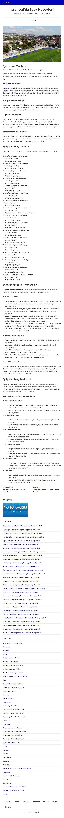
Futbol (5, 720)
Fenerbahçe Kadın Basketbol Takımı (14, 709)
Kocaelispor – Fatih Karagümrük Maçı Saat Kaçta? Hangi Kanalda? (23, 552)
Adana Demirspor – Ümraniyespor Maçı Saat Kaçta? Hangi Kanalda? (24, 618)
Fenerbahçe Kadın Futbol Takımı (13, 713)
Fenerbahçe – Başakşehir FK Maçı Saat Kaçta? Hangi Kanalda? (22, 599)
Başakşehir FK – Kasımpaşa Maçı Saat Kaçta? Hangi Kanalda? (22, 629)
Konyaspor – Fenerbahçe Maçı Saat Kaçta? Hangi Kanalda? (21, 548)
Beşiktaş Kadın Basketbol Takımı (13, 665)
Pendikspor (6, 765)
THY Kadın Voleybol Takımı (11, 776)
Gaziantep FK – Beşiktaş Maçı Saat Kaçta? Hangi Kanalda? (21, 603)
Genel (5, 746)
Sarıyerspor (6, 772)
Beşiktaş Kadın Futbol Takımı (12, 669)
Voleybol (5, 794)
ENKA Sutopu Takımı (9, 691)
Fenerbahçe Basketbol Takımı (12, 706)
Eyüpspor (43, 70)
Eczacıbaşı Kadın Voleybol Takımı (13, 687)
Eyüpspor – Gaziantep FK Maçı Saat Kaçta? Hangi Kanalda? (21, 625)
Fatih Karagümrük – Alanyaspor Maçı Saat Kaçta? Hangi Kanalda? (23, 537)
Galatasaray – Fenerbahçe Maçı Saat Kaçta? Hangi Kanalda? (21, 622)
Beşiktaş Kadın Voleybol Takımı (13, 673)
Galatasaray (6, 724)
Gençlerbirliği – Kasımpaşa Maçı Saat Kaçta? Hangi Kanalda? (22, 563)
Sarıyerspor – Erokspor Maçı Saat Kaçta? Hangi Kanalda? (20, 611)
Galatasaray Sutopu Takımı (11, 743)
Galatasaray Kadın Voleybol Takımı (14, 739)
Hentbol (5, 754)
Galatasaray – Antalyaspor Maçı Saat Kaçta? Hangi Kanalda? (21, 559)
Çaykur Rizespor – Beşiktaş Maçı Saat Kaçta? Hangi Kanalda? (22, 541)
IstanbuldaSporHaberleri (26, 70)
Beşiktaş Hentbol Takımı (10, 662)
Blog (4, 680)
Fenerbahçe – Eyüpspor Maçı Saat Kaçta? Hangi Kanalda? (21, 544)
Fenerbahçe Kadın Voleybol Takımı (14, 717)
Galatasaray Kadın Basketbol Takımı (14, 732)
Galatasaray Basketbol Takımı (12, 728)
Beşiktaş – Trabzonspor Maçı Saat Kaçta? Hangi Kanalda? (21, 566)
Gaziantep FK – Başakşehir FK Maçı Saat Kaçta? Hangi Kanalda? (23, 533)
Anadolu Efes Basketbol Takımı (13, 643)
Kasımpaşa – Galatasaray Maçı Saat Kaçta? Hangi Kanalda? (21, 530)
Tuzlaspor (6, 779)
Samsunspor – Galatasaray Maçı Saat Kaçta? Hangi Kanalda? (22, 596)
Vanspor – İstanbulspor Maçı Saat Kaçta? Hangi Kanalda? (21, 614)
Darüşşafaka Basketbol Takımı (12, 684)
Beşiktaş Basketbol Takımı (11, 658)
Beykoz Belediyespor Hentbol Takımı (15, 676)
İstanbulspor (7, 757)
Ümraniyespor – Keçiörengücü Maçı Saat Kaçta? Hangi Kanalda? (23, 570)
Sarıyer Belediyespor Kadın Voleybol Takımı (17, 768)
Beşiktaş (5, 654)
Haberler (6, 750)
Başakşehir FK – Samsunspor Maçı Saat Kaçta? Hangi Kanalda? (22, 555)
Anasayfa (7, 802)
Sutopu (55, 802)
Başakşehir (6, 647)
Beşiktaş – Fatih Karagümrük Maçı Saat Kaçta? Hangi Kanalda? (22, 633)
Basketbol (6, 651)
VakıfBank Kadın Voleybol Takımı (13, 790)
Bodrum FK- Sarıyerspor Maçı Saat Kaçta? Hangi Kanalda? (21, 577)
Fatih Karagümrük (8, 698)
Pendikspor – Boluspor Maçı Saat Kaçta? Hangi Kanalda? (20, 607)
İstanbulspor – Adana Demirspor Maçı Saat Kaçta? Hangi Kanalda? (24, 574)
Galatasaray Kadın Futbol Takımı (13, 735)
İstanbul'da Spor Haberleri (32, 9)
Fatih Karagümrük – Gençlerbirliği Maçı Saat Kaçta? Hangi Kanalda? (24, 588)
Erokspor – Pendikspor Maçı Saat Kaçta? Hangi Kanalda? (20, 581)
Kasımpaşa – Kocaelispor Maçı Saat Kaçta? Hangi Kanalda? (21, 585)
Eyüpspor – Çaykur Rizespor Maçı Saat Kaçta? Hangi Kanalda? (22, 526)
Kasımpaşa (6, 761)
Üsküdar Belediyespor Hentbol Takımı (15, 787)
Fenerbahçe (7, 702)
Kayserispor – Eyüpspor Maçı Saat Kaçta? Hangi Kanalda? (21, 592)
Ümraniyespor (7, 783)
